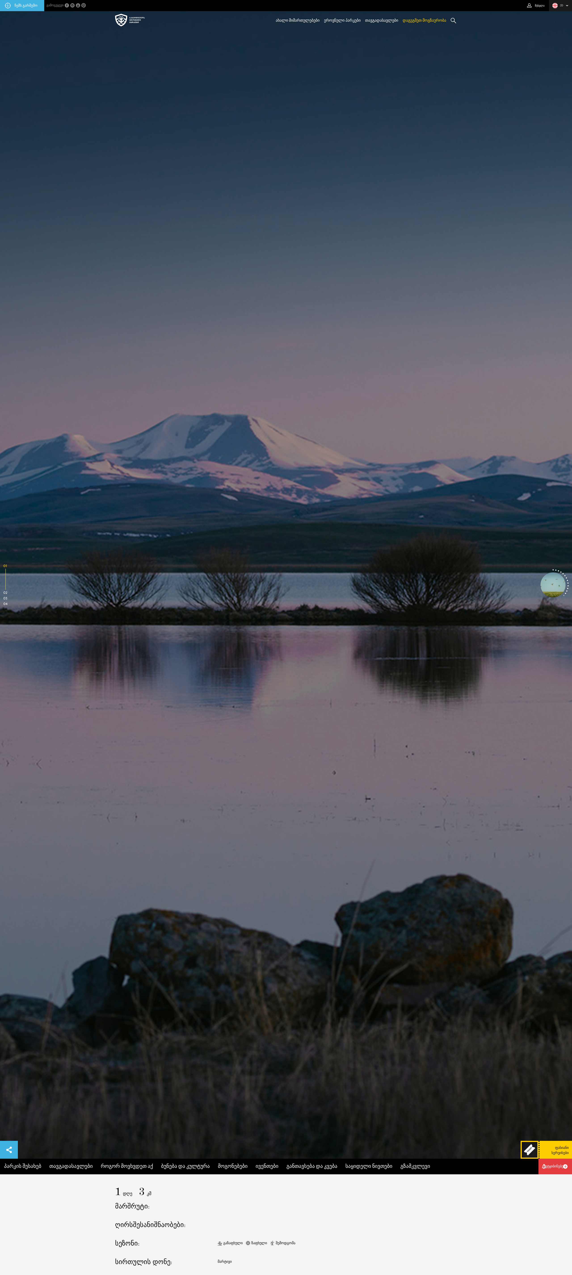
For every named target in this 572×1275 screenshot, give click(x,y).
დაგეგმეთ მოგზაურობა (424, 21)
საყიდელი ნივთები (368, 1166)
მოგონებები (233, 1166)
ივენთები (267, 1166)
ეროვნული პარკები (342, 21)
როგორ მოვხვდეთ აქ (127, 1166)
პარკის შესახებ (22, 1166)
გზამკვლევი (415, 1166)
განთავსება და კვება (311, 1166)
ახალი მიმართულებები (298, 21)
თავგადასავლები (381, 21)
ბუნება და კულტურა (185, 1166)
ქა (561, 5)
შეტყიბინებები (555, 1166)
